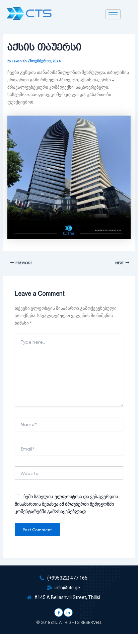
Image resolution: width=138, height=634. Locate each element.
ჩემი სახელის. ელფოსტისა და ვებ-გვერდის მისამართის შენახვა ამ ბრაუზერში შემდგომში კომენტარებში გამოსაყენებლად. (66, 504)
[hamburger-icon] (113, 14)
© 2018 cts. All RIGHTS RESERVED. (69, 622)
